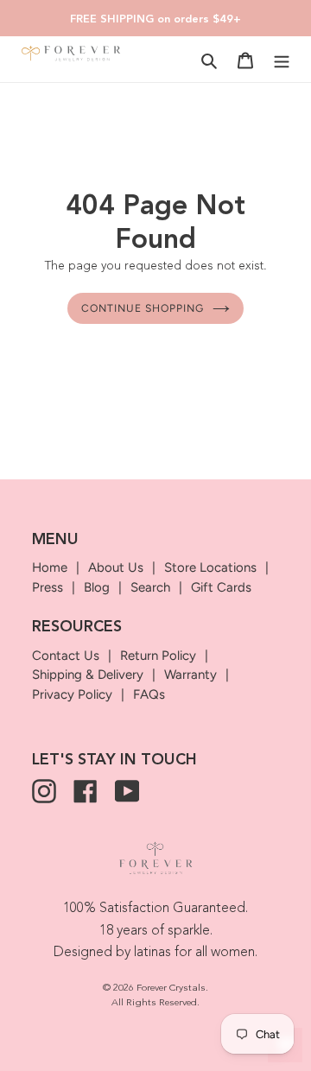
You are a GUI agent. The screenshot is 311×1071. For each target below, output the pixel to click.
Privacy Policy (72, 694)
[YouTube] (127, 791)
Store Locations (210, 567)
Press (47, 587)
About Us (115, 567)
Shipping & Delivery (87, 674)
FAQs (149, 694)
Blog (97, 587)
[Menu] (281, 60)
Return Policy (158, 655)
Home (49, 567)
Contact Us (65, 655)
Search (150, 587)
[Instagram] (44, 791)
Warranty (190, 674)
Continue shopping (142, 307)
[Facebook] (85, 791)
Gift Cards (221, 587)
